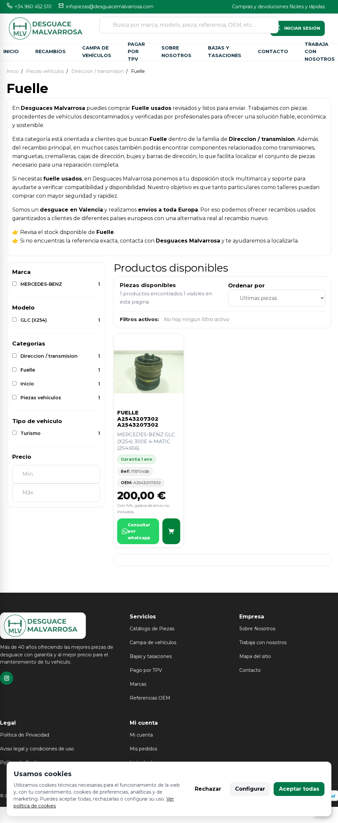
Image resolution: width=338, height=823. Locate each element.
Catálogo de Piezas (152, 629)
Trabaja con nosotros (320, 52)
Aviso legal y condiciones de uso (37, 749)
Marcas (138, 684)
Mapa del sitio (255, 656)
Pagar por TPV (136, 52)
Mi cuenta (141, 735)
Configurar (250, 789)
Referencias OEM (150, 698)
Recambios (50, 51)
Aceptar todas (299, 789)
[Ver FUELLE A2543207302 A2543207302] (171, 531)
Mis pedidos (143, 749)
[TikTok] (6, 678)
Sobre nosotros (176, 51)
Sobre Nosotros (257, 629)
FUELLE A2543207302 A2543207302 (137, 419)
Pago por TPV (146, 670)
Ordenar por (246, 285)
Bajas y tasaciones (224, 51)
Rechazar (208, 789)
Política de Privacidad (24, 735)
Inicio (11, 51)
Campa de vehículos (96, 51)
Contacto (273, 51)
